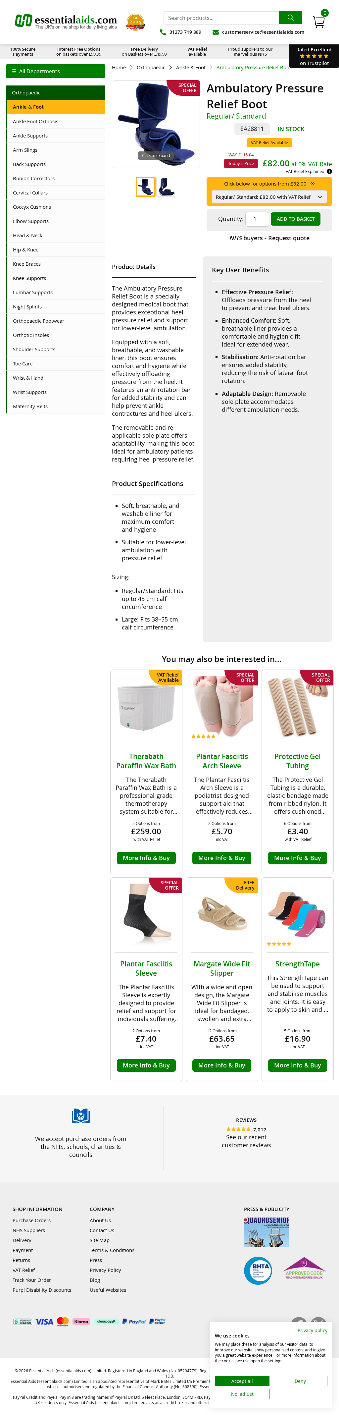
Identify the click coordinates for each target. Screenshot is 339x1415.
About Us (100, 1220)
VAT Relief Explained (305, 171)
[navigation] (55, 71)
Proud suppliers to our (250, 51)
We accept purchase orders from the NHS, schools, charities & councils (80, 1147)
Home (119, 67)
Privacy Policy (105, 1270)
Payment (23, 1250)
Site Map (100, 1240)
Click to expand (156, 155)
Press (96, 1260)
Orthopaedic (151, 67)
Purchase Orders (32, 1220)
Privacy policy (312, 1330)
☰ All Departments (36, 71)
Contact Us (102, 1230)
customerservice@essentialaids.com (263, 32)
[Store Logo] (66, 22)
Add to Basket (296, 218)
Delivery (22, 1240)
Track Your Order (32, 1280)
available (197, 51)
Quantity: (231, 219)
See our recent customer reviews (246, 1141)
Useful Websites (108, 1289)
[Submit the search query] (290, 17)
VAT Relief (24, 1270)
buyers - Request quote (269, 238)
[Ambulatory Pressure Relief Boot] (146, 187)
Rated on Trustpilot (314, 56)
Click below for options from (265, 183)
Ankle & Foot (191, 67)
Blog (95, 1280)
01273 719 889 (185, 32)
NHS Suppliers (29, 1230)
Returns (21, 1260)
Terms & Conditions (112, 1250)
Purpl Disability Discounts (42, 1289)
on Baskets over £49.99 (144, 51)
